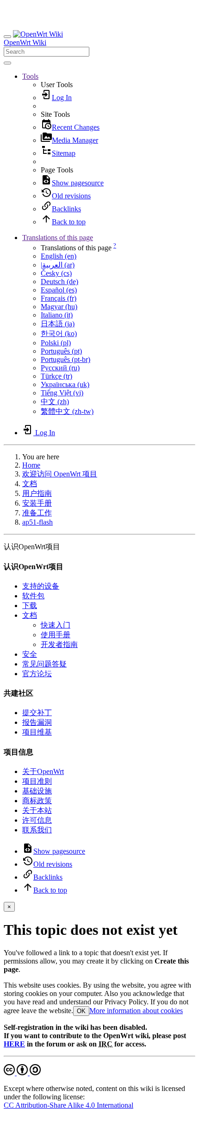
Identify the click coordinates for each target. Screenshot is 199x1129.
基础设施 (37, 791)
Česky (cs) (56, 273)
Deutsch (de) (59, 281)
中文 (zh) (55, 402)
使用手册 (55, 635)
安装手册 (37, 503)
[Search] (7, 63)
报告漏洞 (37, 722)
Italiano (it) (57, 315)
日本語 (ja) (58, 324)
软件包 (33, 596)
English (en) (58, 256)
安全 (29, 654)
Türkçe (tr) (56, 376)
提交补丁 (37, 713)
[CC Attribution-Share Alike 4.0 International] (22, 1073)
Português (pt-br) (65, 359)
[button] (30, 76)
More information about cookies (136, 1011)
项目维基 (37, 732)
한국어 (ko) (59, 333)
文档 (29, 484)
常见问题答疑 (44, 664)
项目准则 (37, 781)
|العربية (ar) (58, 265)
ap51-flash (37, 522)
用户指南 (37, 493)
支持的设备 (40, 586)
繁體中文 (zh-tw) (67, 411)
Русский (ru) (60, 368)
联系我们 (37, 830)
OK (81, 1011)
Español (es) (59, 290)
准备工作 (37, 513)
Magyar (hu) (59, 307)
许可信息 (37, 820)
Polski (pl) (56, 343)
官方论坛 (37, 674)
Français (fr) (58, 298)
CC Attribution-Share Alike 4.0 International (68, 1105)
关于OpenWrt (43, 771)
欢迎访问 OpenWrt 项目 (59, 474)
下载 (29, 605)
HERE (14, 1044)
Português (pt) (61, 351)
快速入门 (55, 625)
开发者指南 (59, 644)
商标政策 (37, 801)
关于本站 (37, 810)
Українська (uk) (65, 384)
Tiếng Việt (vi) (62, 393)
